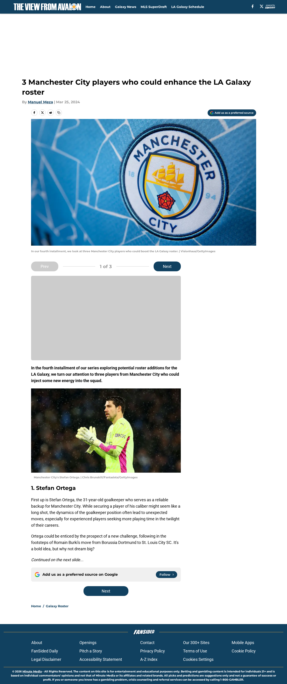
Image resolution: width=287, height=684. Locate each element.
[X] (261, 6)
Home (91, 7)
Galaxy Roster (57, 606)
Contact (147, 642)
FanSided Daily (44, 651)
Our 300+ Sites (196, 642)
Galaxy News (125, 7)
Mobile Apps (243, 642)
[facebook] (253, 6)
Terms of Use (195, 651)
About (105, 7)
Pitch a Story (90, 651)
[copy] (59, 112)
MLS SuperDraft (154, 7)
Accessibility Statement (100, 659)
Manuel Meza (40, 102)
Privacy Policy (152, 651)
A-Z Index (148, 659)
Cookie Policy (244, 651)
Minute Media (32, 671)
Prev (45, 266)
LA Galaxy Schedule (187, 7)
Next (167, 266)
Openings (87, 642)
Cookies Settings (198, 659)
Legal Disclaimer (46, 659)
